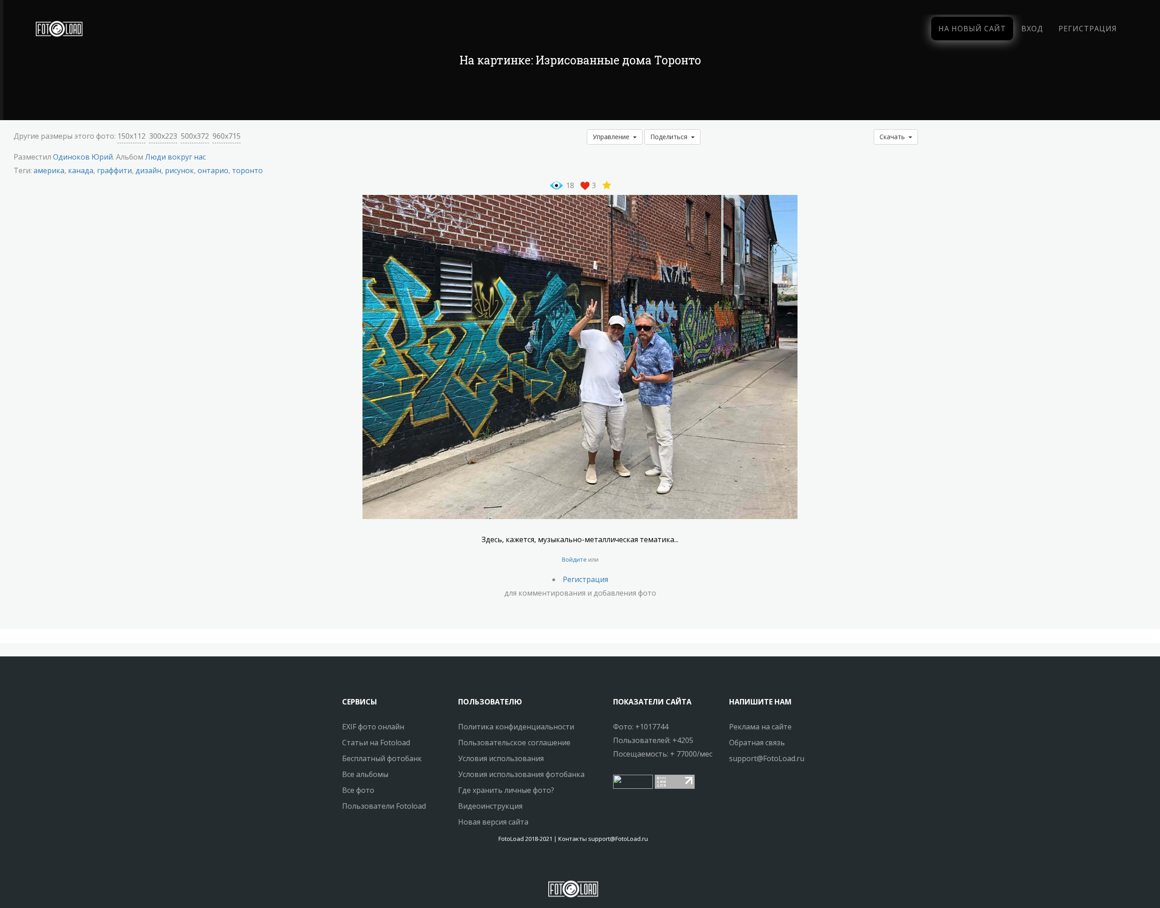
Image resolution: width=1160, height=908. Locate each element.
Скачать (894, 136)
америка (49, 170)
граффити (114, 170)
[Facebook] (565, 865)
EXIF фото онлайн (373, 727)
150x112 (131, 136)
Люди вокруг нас (175, 157)
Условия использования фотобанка (521, 774)
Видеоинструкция (490, 806)
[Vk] (581, 865)
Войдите (574, 559)
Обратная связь (757, 743)
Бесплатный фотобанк (382, 758)
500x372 (195, 136)
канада (80, 170)
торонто (247, 170)
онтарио (213, 170)
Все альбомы (365, 774)
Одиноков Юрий (83, 157)
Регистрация (1087, 29)
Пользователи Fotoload (384, 806)
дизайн (148, 170)
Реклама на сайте (760, 727)
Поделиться (670, 136)
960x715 (227, 136)
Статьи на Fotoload (376, 743)
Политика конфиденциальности (516, 727)
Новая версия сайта (493, 822)
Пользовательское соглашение (514, 743)
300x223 (163, 136)
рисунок (179, 170)
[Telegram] (573, 865)
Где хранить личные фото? (506, 790)
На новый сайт (972, 29)
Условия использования (501, 758)
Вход (1032, 29)
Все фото (358, 790)
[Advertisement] (580, 95)
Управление (613, 136)
